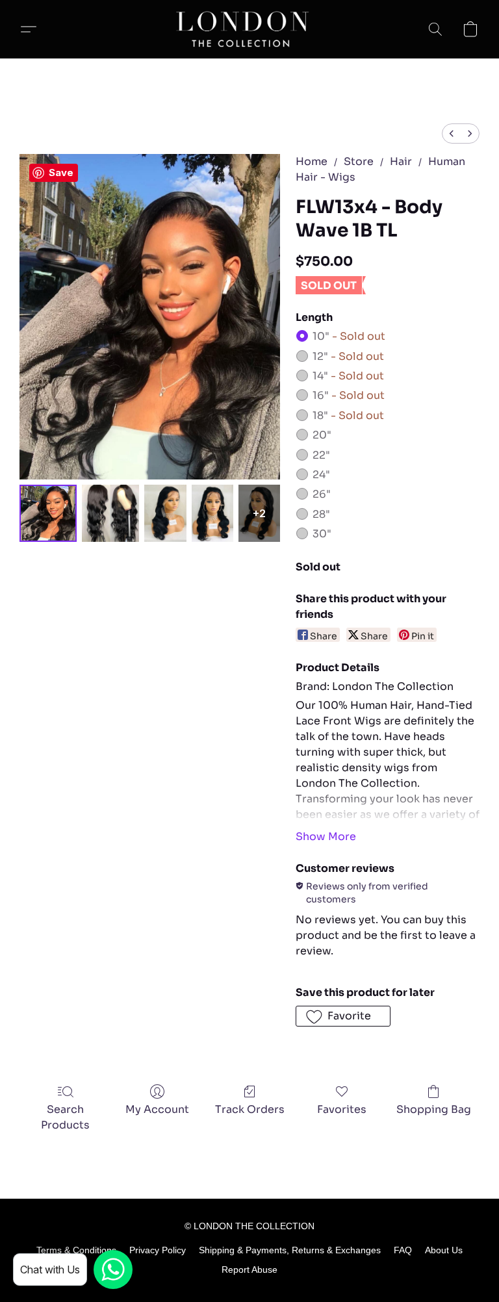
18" (348, 415)
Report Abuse (249, 1269)
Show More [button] (326, 836)
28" (321, 514)
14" (348, 376)
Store (359, 161)
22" (321, 455)
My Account (157, 1109)
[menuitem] (451, 133)
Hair (401, 161)
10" (349, 336)
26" (322, 494)
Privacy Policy (157, 1250)
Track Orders (250, 1109)
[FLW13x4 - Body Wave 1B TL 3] (212, 513)
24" (321, 474)
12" (348, 356)
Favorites (341, 1109)
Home (311, 161)
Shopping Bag (433, 1109)
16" (349, 395)
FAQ (403, 1250)
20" (322, 435)
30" (322, 534)
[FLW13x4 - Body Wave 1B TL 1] (110, 513)
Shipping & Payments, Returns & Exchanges (290, 1250)
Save (61, 172)
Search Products (65, 1117)
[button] (249, 29)
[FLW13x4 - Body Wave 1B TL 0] (48, 513)
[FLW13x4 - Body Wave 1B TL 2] (165, 513)
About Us (444, 1250)
